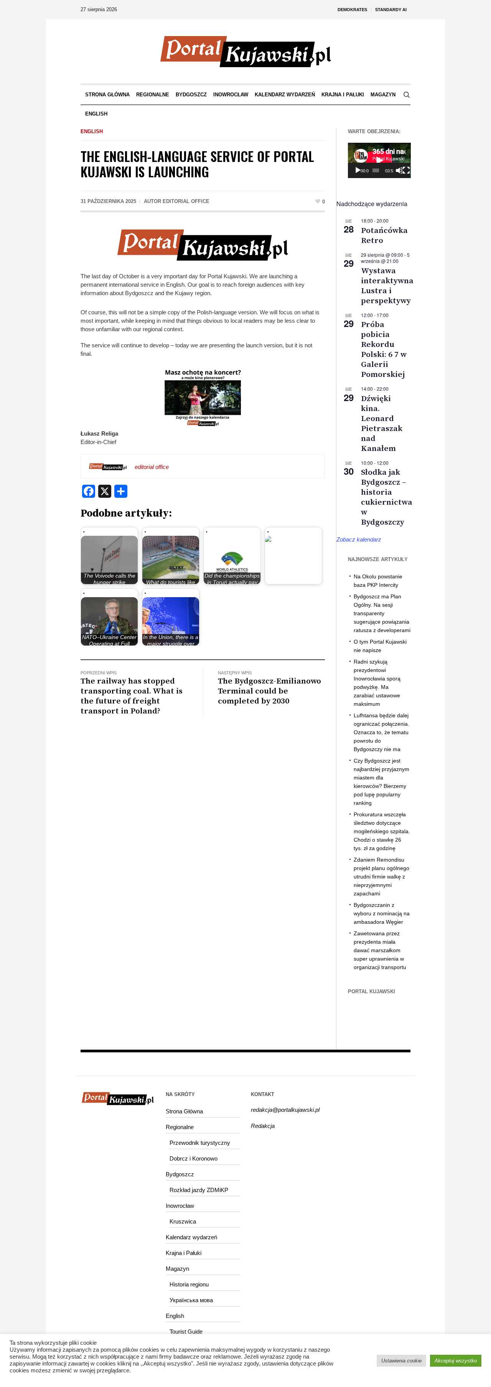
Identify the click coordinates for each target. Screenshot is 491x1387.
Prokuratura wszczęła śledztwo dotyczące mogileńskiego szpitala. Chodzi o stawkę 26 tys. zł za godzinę (382, 831)
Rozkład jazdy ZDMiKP (199, 1190)
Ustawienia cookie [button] (401, 1361)
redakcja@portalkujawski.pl (285, 1109)
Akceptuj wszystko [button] (456, 1361)
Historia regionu (189, 1284)
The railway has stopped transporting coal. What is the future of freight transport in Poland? (132, 696)
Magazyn (177, 1268)
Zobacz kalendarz (358, 539)
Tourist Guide (186, 1331)
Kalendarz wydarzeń (191, 1237)
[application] (379, 160)
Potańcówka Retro (384, 236)
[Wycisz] (398, 170)
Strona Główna (184, 1111)
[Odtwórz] (358, 170)
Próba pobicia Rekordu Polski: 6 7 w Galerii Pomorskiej (384, 350)
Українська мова (191, 1300)
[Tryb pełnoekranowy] (406, 170)
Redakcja (263, 1126)
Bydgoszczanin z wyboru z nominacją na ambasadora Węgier (382, 913)
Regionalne (180, 1127)
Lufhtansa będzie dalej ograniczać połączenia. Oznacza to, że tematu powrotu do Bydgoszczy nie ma (381, 732)
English (92, 131)
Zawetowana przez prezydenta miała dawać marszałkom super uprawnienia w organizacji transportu (380, 950)
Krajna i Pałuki (183, 1253)
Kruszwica (183, 1221)
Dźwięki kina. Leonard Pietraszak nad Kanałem (381, 424)
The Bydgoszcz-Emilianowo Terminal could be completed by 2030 (269, 691)
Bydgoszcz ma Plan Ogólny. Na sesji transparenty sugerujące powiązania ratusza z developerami (382, 613)
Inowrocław (180, 1205)
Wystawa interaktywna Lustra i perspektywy (387, 286)
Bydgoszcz (180, 1174)
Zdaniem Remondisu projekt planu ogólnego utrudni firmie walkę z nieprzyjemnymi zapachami (381, 877)
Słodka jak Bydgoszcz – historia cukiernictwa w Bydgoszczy (386, 497)
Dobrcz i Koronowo (193, 1158)
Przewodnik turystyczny (200, 1142)
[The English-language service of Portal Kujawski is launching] (202, 244)
